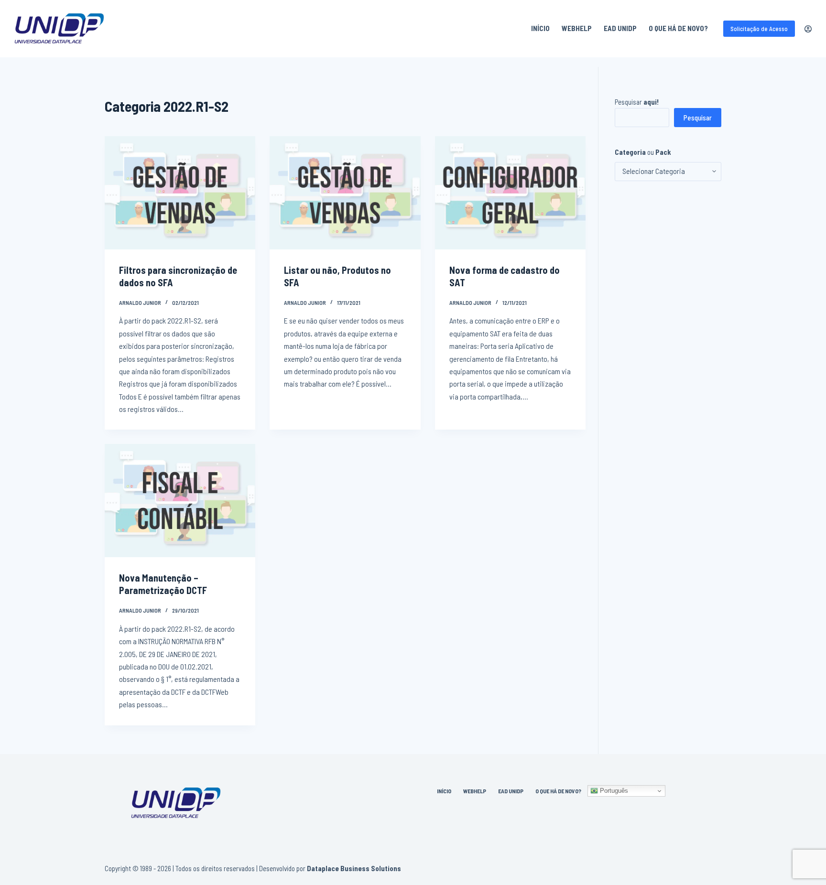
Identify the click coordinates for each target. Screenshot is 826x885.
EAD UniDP (620, 28)
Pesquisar (637, 101)
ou (643, 152)
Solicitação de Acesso (759, 28)
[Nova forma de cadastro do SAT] (510, 192)
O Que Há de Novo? (678, 28)
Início (540, 28)
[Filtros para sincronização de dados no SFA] (180, 192)
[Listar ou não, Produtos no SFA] (345, 192)
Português (613, 790)
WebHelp (577, 28)
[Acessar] (808, 28)
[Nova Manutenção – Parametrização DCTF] (180, 500)
